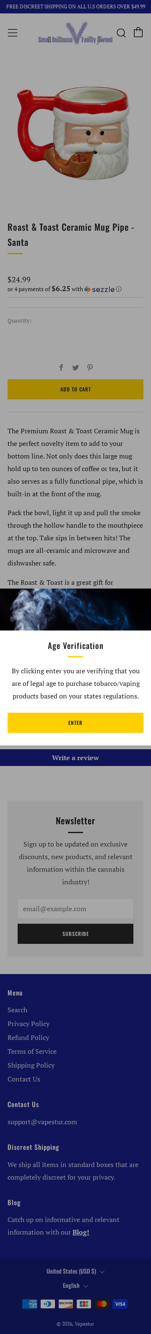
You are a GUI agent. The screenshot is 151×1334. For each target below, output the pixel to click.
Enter (75, 722)
